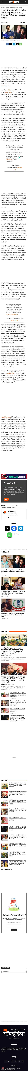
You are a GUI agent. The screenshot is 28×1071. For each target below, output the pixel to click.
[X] (10, 44)
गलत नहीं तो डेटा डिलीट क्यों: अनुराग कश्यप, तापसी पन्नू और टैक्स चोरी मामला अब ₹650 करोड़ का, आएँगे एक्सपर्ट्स (13, 593)
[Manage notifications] (3, 1068)
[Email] (17, 44)
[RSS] (12, 1061)
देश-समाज (2, 7)
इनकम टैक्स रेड (9, 507)
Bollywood (15, 505)
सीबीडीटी (3, 417)
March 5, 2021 (14, 320)
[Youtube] (22, 1061)
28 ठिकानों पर (11, 373)
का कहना (8, 417)
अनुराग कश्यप (4, 507)
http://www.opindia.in (12, 513)
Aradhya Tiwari (4, 684)
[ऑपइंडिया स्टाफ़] (5, 514)
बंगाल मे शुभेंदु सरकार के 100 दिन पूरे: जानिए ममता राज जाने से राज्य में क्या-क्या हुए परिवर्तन (17, 710)
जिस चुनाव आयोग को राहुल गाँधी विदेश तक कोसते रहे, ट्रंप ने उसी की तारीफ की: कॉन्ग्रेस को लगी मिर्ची (18, 702)
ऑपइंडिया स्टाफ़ (23, 22)
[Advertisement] (14, 399)
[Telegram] (14, 44)
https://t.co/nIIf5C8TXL (12, 314)
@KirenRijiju (9, 159)
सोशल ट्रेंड (20, 7)
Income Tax (20, 505)
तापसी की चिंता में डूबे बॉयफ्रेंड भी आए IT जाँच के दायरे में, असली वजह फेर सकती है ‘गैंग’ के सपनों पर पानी (13, 571)
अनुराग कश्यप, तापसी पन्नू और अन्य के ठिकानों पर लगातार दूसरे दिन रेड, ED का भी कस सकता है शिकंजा (12, 615)
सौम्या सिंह (2, 655)
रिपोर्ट (11, 7)
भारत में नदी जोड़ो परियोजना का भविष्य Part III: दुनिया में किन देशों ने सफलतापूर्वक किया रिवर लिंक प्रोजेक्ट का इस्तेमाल (17, 854)
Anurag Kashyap (9, 505)
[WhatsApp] (20, 44)
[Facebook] (7, 44)
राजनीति (3, 674)
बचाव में (3, 86)
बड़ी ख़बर (7, 7)
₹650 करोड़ (11, 90)
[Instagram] (8, 1061)
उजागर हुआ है (8, 92)
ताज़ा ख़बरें (4, 780)
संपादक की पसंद (15, 7)
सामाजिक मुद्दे (3, 645)
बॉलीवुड (13, 507)
